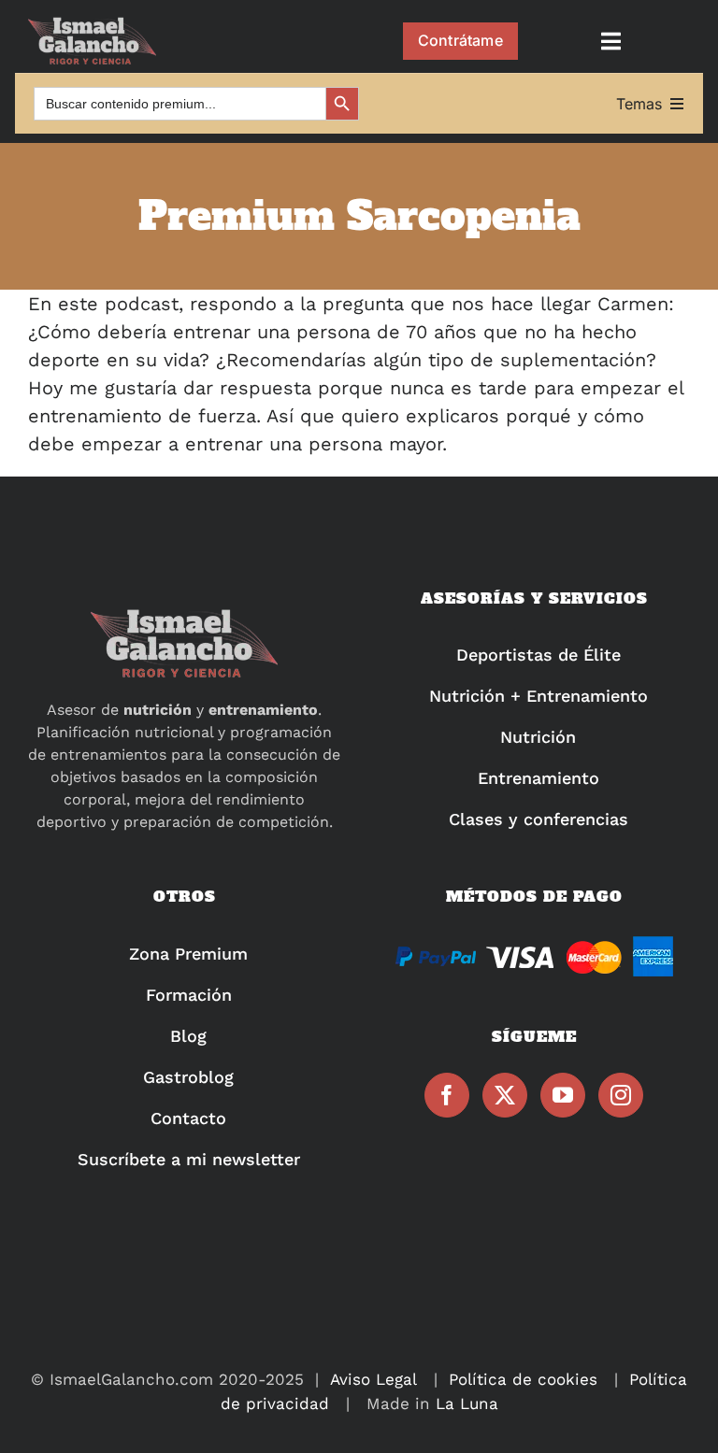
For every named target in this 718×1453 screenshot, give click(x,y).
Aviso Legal (373, 1379)
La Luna (467, 1403)
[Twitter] (504, 1095)
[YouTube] (562, 1095)
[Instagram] (620, 1095)
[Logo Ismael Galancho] (92, 25)
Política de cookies (523, 1379)
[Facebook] (446, 1095)
